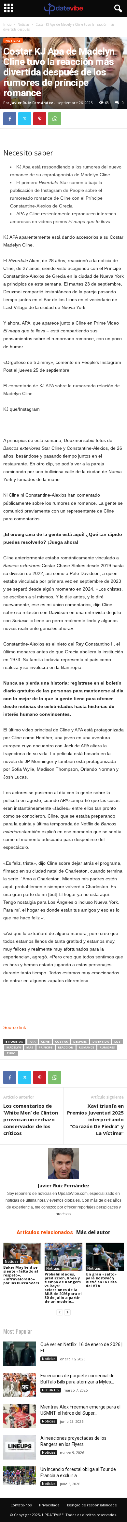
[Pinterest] (39, 118)
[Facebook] (9, 118)
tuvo (11, 1053)
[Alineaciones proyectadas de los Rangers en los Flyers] (19, 1447)
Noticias (23, 24)
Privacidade (49, 1504)
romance (86, 1047)
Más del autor (93, 1232)
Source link (14, 1027)
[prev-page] (59, 1312)
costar (61, 1041)
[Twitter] (24, 118)
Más (29, 1047)
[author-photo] (63, 1163)
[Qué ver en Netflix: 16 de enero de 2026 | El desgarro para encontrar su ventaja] (19, 1354)
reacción (65, 1047)
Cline (45, 1041)
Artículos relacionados (45, 1232)
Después (80, 1041)
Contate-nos (21, 1504)
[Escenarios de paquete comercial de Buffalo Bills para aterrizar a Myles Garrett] (19, 1385)
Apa (32, 1041)
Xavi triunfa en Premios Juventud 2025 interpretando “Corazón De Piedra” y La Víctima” (95, 1119)
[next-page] (67, 1312)
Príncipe (45, 1047)
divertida (100, 1041)
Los (117, 1041)
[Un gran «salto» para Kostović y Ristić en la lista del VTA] (105, 1257)
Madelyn (14, 1047)
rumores (107, 1047)
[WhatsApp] (54, 118)
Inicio (7, 24)
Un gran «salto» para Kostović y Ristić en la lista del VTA (101, 1280)
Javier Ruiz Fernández (31, 102)
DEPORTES (50, 1390)
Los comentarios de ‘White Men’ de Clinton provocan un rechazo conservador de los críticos (30, 1119)
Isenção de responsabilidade (92, 1504)
